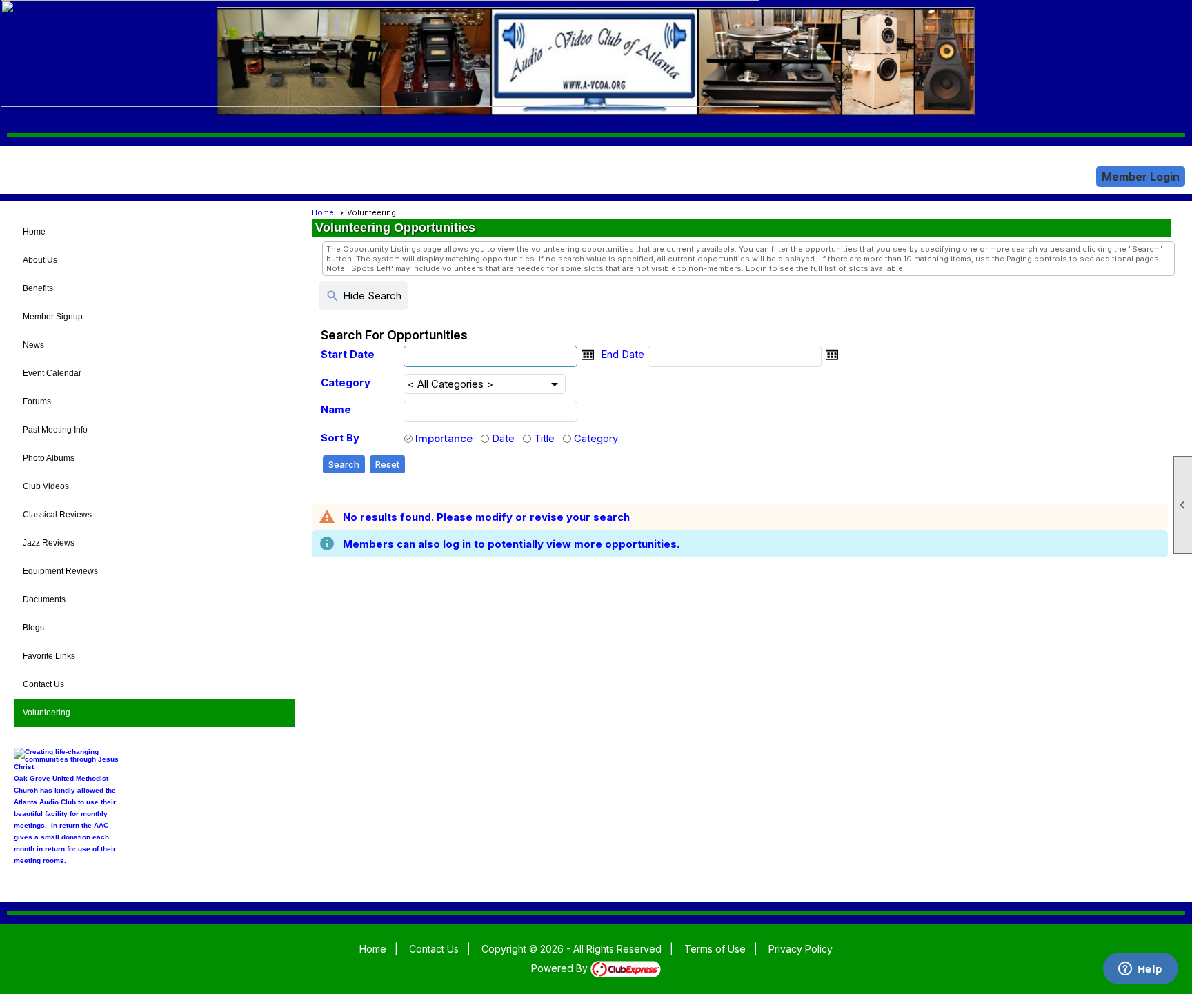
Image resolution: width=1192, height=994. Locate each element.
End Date (622, 354)
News (33, 345)
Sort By (340, 437)
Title (544, 438)
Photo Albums (48, 458)
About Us (40, 260)
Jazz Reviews (48, 543)
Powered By (560, 968)
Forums (37, 401)
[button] (344, 465)
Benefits (38, 288)
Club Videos (46, 486)
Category (345, 382)
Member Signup (53, 316)
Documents (44, 599)
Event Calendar (52, 373)
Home (34, 232)
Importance (444, 438)
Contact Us (43, 684)
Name (336, 409)
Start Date (348, 354)
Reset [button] (387, 464)
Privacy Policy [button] (800, 949)
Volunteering (46, 712)
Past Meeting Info (55, 430)
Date (503, 438)
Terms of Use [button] (715, 949)
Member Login (1141, 176)
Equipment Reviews (60, 571)
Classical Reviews (57, 514)
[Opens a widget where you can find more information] (1140, 970)
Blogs (33, 628)
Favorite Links (49, 656)
